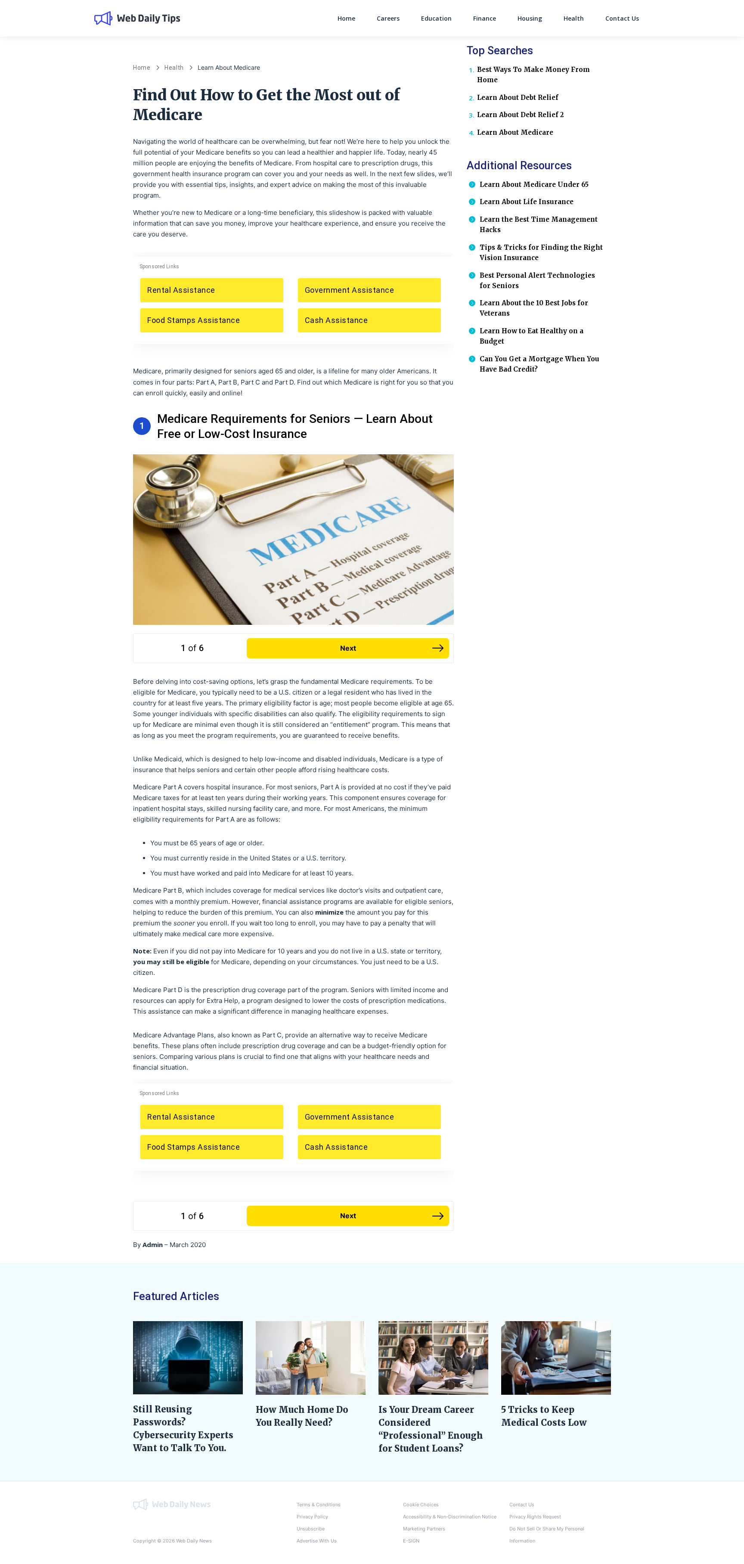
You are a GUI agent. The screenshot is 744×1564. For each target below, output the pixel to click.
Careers (388, 18)
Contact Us (622, 18)
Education (436, 18)
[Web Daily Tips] (172, 1504)
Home (346, 18)
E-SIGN (411, 1541)
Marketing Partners (424, 1529)
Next (348, 648)
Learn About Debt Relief (517, 97)
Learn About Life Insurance (527, 202)
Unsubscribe (311, 1529)
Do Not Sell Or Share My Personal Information (546, 1535)
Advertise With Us (317, 1541)
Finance (484, 18)
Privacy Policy (312, 1517)
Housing (530, 18)
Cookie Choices (421, 1505)
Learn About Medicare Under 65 (534, 184)
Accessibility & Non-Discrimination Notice (449, 1517)
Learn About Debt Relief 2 (520, 115)
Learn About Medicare (515, 132)
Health (574, 18)
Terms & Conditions (319, 1505)
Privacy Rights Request (535, 1517)
